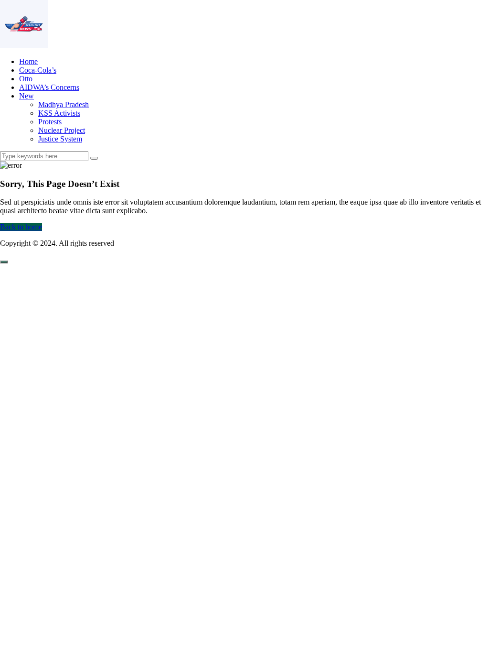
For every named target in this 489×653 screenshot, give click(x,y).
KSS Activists (59, 113)
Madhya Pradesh (63, 104)
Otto (25, 79)
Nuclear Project (61, 130)
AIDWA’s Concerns (49, 87)
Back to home (21, 227)
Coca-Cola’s (37, 70)
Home (28, 61)
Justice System (60, 139)
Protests (50, 122)
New (26, 96)
